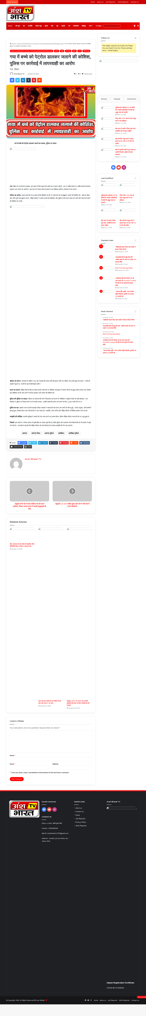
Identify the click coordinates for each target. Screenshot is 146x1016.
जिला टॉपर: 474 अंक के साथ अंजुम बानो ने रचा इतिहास (127, 197)
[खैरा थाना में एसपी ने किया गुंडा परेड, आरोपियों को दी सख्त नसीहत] (107, 131)
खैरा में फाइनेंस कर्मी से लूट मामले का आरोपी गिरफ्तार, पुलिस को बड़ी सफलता (125, 152)
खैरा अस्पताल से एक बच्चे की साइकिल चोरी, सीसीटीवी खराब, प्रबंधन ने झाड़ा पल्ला (22, 545)
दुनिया (46, 26)
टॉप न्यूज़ (17, 26)
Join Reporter (110, 2)
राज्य (90, 26)
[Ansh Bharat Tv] (20, 13)
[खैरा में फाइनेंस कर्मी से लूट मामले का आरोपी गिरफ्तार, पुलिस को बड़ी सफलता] (107, 152)
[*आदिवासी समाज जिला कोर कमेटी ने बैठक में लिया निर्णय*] (107, 250)
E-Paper (99, 26)
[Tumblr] (28, 80)
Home (93, 2)
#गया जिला (36, 433)
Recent (104, 99)
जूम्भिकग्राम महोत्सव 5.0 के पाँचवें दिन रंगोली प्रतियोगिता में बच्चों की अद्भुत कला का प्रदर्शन (125, 109)
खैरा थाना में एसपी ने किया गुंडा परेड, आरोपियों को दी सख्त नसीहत (108, 222)
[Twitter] (17, 80)
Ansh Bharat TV (19, 74)
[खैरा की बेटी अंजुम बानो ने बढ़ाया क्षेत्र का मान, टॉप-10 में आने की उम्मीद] (107, 142)
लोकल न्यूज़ (38, 26)
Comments (131, 99)
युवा (57, 26)
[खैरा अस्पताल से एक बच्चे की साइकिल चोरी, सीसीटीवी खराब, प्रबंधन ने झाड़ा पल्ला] (22, 535)
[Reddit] (39, 80)
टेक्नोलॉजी (76, 26)
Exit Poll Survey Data (124, 268)
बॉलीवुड (84, 26)
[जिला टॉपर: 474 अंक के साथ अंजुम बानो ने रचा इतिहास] (107, 121)
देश (24, 26)
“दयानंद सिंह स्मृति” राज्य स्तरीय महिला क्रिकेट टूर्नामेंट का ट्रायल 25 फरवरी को (124, 293)
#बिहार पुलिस (74, 433)
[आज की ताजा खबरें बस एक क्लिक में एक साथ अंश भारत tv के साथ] (50, 613)
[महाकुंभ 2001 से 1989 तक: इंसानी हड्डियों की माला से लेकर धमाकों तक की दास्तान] (79, 613)
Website (55, 764)
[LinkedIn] (23, 80)
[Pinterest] (34, 80)
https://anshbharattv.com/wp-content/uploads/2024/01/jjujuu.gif (40, 44)
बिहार (74, 51)
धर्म (69, 26)
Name (12, 755)
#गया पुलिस (50, 433)
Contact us (135, 2)
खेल (52, 26)
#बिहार (61, 433)
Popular (117, 99)
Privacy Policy (81, 822)
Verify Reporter (123, 2)
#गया (25, 433)
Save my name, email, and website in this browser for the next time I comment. (40, 772)
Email (12, 764)
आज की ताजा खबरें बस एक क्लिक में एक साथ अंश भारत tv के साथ (49, 702)
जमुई (62, 51)
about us (100, 2)
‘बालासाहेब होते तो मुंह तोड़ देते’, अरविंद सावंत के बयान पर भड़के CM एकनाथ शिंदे (125, 259)
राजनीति (30, 26)
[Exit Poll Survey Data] (107, 271)
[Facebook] (12, 80)
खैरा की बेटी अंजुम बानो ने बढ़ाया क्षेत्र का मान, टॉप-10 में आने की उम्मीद (124, 141)
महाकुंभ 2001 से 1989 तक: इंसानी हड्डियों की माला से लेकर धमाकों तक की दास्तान (78, 703)
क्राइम (63, 26)
